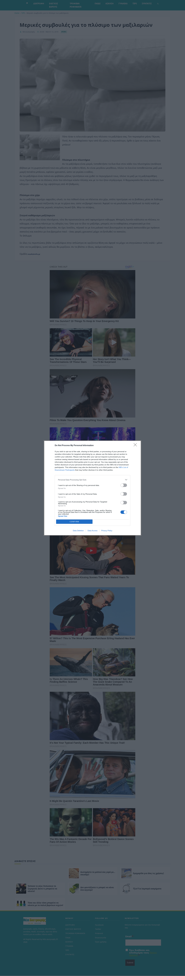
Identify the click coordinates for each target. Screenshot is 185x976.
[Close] (136, 445)
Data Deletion (78, 531)
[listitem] (92, 479)
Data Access (92, 531)
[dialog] (92, 488)
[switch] (123, 485)
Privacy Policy (106, 531)
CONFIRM (74, 522)
